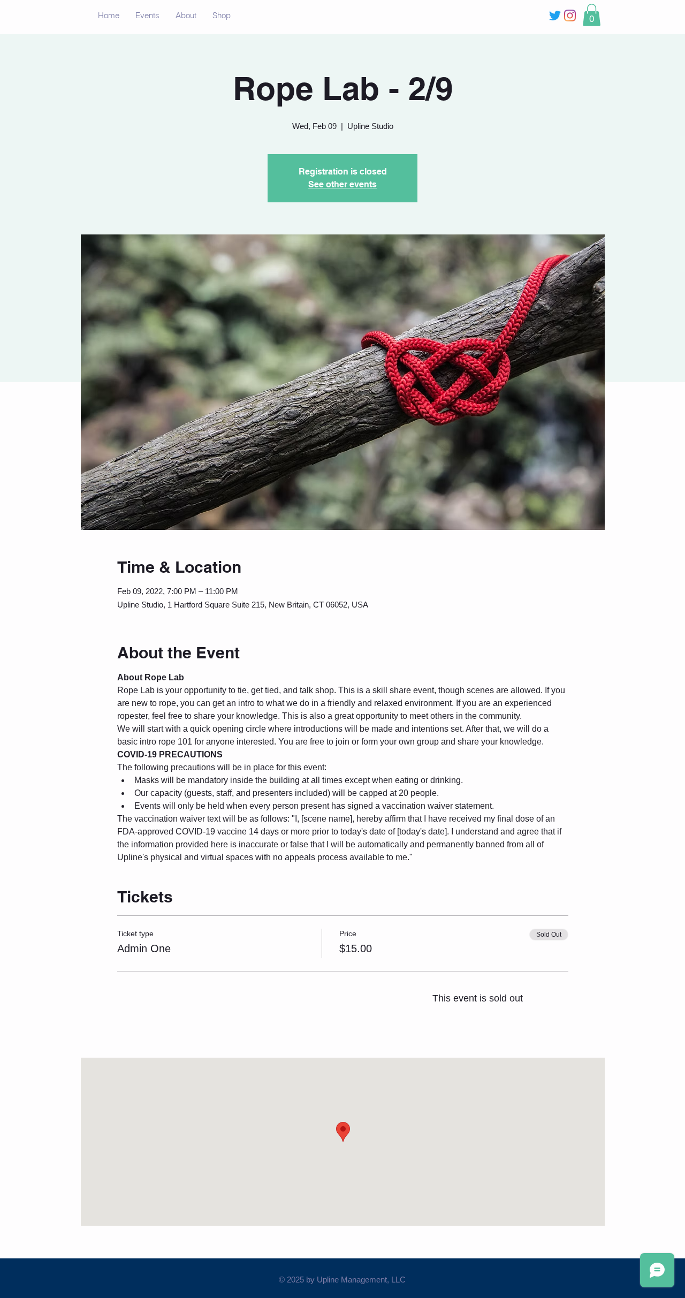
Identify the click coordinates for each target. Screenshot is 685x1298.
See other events (342, 184)
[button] (591, 15)
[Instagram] (570, 15)
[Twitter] (555, 15)
